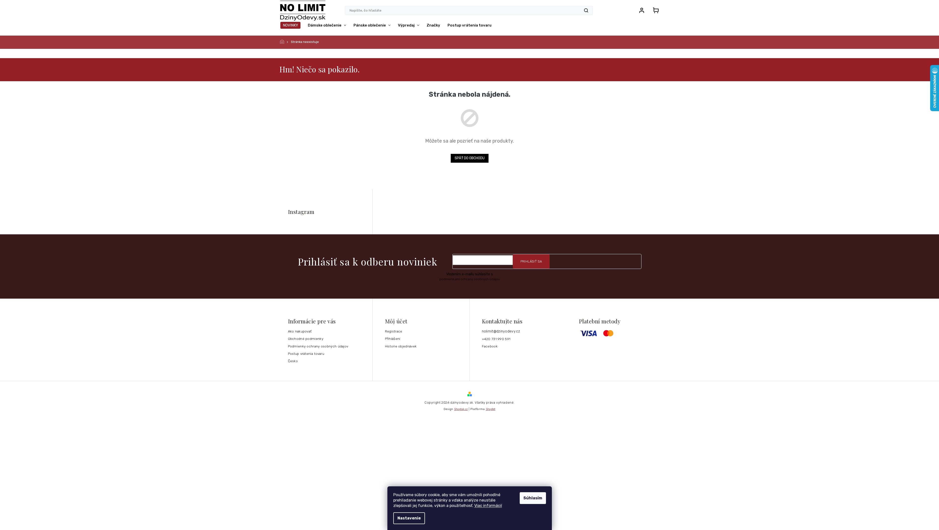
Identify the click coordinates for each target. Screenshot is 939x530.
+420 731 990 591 (496, 339)
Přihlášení (392, 339)
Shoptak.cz (461, 409)
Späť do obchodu (470, 158)
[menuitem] (290, 25)
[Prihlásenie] (641, 10)
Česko (293, 361)
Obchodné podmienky (305, 339)
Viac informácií (488, 505)
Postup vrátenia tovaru (306, 354)
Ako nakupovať (300, 331)
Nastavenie (409, 518)
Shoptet (490, 409)
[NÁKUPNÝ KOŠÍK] (654, 10)
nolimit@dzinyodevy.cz (501, 331)
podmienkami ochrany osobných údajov (469, 279)
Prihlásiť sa (531, 261)
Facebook (490, 346)
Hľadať (586, 10)
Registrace (393, 331)
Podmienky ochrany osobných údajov (318, 346)
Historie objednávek (401, 346)
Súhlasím (532, 498)
